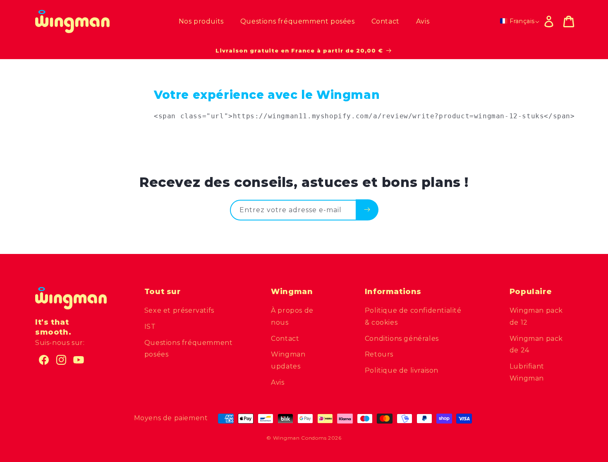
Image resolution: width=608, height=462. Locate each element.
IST (150, 326)
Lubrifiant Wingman (527, 372)
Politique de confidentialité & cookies (413, 316)
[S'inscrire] (367, 209)
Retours (379, 354)
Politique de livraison (401, 370)
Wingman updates (288, 360)
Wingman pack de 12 (536, 316)
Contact (285, 338)
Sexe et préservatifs (179, 310)
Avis (277, 382)
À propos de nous (292, 316)
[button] (568, 21)
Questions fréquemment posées (188, 349)
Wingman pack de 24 (536, 344)
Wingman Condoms (300, 438)
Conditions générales (402, 338)
